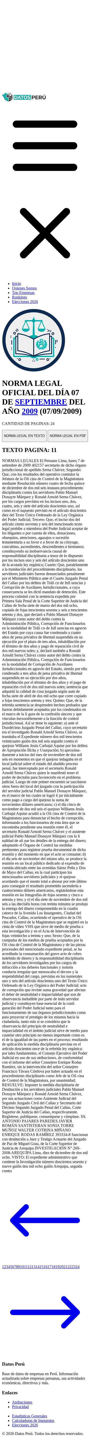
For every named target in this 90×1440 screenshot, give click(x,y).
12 (30, 1267)
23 (74, 1267)
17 (50, 1267)
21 (66, 1267)
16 (46, 1267)
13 (34, 1267)
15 (42, 1267)
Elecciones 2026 (25, 302)
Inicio (16, 283)
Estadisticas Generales (29, 1416)
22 (70, 1267)
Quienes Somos (24, 288)
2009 (30, 411)
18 (54, 1267)
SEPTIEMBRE (41, 401)
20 (62, 1267)
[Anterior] (45, 1262)
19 (58, 1267)
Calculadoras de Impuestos (33, 1420)
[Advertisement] (45, 47)
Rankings (19, 297)
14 (38, 1267)
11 (26, 1267)
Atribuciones (22, 1402)
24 (78, 1267)
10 (22, 1267)
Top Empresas (23, 292)
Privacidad (20, 1407)
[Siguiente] (45, 1354)
